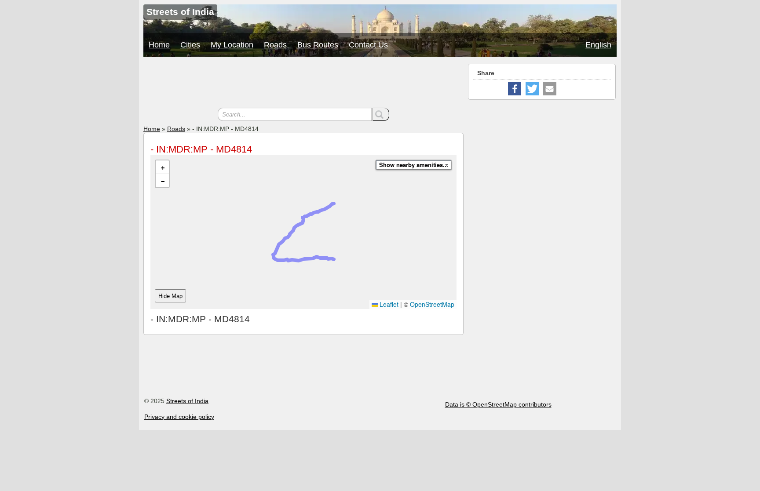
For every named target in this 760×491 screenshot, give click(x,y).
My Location (232, 44)
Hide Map (170, 296)
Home (159, 44)
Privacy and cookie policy (179, 416)
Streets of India (187, 400)
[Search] (381, 114)
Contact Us (368, 44)
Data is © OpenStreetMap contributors (498, 404)
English (598, 44)
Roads (275, 44)
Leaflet (388, 304)
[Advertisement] (303, 83)
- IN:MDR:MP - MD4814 (201, 149)
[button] (162, 167)
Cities (190, 44)
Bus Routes (317, 44)
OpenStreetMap (432, 304)
